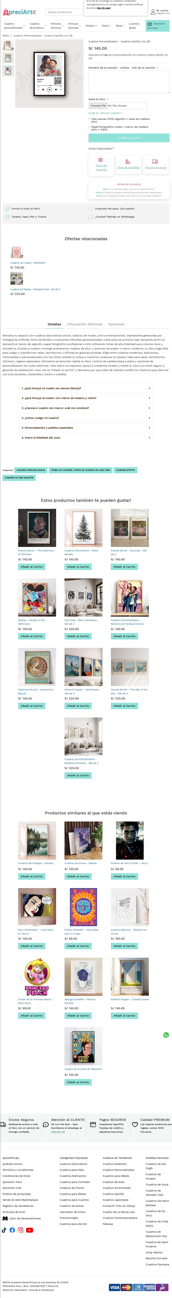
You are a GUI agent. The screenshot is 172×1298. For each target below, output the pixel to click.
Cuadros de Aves (113, 1182)
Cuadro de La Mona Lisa (119, 1212)
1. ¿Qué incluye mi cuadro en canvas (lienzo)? (86, 388)
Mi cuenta (162, 10)
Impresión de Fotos (72, 1212)
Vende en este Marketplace (20, 1199)
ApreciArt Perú (12, 1182)
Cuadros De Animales (117, 1187)
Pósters (90, 25)
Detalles (54, 324)
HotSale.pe (47, 1290)
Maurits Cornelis (156, 1258)
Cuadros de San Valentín (19, 478)
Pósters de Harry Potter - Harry (129, 863)
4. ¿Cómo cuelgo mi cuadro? (86, 418)
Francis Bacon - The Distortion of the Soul (36, 552)
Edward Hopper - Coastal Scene (130, 999)
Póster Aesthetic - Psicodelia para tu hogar (81, 931)
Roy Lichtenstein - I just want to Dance (35, 931)
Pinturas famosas (73, 25)
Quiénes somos (12, 1164)
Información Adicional (84, 324)
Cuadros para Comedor (75, 1182)
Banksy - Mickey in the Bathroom (31, 622)
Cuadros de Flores (72, 1187)
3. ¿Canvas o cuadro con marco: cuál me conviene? (86, 408)
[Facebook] (12, 1229)
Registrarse (163, 13)
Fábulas (108, 1224)
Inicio (6, 35)
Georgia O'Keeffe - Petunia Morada (79, 1001)
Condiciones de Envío (16, 1175)
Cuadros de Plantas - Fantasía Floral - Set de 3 (35, 289)
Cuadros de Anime (72, 1205)
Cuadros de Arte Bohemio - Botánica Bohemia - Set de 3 (81, 761)
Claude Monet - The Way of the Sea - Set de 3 (129, 691)
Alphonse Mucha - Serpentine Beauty (35, 691)
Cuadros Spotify (125, 470)
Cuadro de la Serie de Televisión (83, 1069)
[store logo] (19, 12)
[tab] (54, 324)
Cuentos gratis (134, 25)
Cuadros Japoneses (115, 1199)
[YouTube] (29, 1229)
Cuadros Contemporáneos (120, 1217)
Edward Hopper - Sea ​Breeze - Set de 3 (82, 691)
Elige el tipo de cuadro (104, 113)
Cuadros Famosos (157, 1264)
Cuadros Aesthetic (115, 1164)
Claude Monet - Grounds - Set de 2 (129, 552)
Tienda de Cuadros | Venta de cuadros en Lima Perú (80, 470)
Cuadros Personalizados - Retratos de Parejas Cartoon (127, 622)
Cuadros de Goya (157, 1184)
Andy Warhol (154, 1252)
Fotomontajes (69, 1217)
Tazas (119, 25)
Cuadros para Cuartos (74, 1199)
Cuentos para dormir (73, 1224)
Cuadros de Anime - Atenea (80, 863)
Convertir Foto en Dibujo (119, 1205)
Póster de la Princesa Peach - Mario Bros (35, 1001)
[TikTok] (4, 1229)
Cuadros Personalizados (31, 470)
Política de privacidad (17, 1194)
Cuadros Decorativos (73, 1164)
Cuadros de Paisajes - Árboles (35, 863)
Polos (105, 25)
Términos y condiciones (18, 1169)
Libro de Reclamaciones (25, 1218)
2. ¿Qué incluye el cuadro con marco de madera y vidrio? (86, 398)
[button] (8, 45)
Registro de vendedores (18, 1205)
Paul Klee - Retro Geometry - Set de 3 (81, 622)
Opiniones (116, 324)
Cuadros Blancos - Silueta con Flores (129, 931)
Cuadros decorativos (37, 25)
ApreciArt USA (12, 1187)
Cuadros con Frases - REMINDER (27, 263)
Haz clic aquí (103, 8)
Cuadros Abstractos (73, 1175)
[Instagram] (20, 1229)
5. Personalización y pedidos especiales (86, 427)
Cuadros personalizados (13, 25)
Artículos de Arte (14, 1212)
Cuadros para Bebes (73, 1194)
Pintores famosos (56, 25)
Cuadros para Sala (72, 1169)
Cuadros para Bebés (116, 1175)
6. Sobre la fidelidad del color (86, 437)
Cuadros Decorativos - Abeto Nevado (81, 552)
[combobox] (70, 12)
